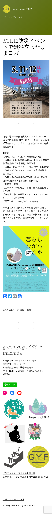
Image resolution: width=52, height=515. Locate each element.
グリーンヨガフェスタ (13, 499)
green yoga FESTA (22, 9)
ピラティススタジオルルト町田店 (19, 473)
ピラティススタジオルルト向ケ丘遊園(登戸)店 (25, 476)
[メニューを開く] (4, 23)
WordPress (29, 505)
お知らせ (31, 310)
